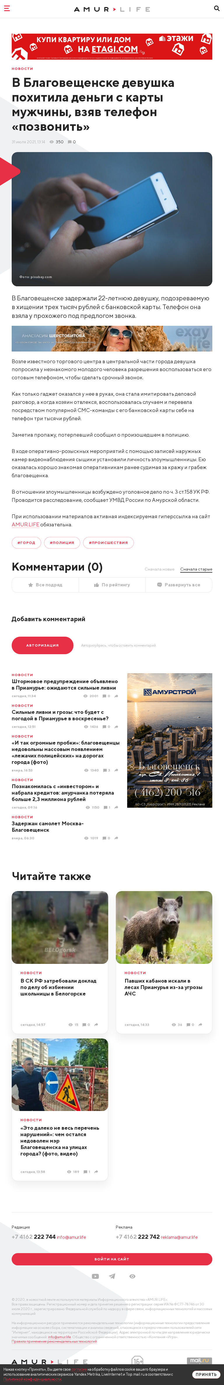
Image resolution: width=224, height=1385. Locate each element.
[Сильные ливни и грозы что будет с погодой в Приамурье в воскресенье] (117, 726)
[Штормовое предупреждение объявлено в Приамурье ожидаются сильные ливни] (117, 696)
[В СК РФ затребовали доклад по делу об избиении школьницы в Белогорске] (96, 1024)
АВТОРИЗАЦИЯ (42, 645)
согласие (79, 1369)
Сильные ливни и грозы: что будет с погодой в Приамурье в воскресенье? (60, 715)
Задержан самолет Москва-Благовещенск (48, 826)
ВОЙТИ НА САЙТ (111, 1259)
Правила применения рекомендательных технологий (54, 1341)
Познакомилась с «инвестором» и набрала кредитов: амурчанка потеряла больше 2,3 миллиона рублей (63, 792)
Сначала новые (159, 569)
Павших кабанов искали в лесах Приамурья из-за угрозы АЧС (163, 987)
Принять (206, 1374)
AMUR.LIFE (25, 524)
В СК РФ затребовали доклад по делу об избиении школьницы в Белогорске (58, 987)
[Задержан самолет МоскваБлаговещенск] (117, 838)
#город (26, 542)
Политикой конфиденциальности (32, 1379)
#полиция (62, 542)
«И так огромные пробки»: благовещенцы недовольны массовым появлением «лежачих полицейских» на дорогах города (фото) (66, 752)
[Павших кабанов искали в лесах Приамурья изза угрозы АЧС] (201, 1024)
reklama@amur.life (179, 1237)
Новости (22, 68)
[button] (132, 1276)
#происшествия (108, 542)
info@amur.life (71, 1237)
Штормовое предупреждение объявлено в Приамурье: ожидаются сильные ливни (65, 684)
